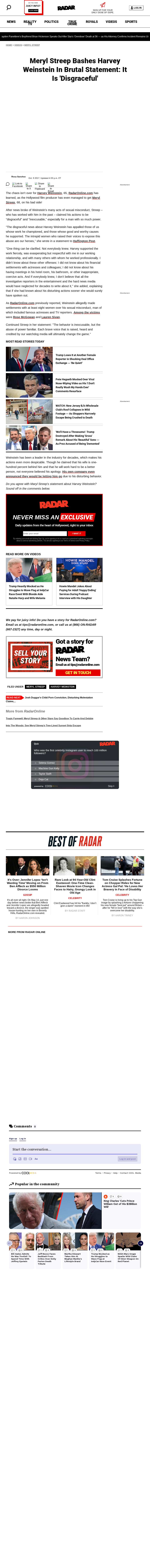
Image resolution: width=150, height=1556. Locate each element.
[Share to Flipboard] (40, 184)
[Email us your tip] (33, 14)
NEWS (11, 22)
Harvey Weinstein (49, 193)
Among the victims (87, 312)
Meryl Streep (32, 45)
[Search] (9, 9)
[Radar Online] (66, 7)
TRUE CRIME (72, 22)
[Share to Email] (51, 184)
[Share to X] (29, 184)
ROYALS (92, 22)
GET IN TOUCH (78, 672)
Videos (18, 45)
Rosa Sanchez (18, 176)
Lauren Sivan (50, 317)
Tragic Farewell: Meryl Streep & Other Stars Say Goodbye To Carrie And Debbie (49, 718)
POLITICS (51, 22)
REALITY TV (30, 22)
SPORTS (131, 22)
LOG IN (138, 8)
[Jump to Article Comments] (7, 184)
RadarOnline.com (81, 193)
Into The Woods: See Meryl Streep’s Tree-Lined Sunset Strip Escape (43, 725)
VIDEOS (111, 22)
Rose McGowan (24, 317)
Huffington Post (84, 241)
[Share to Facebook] (17, 184)
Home (9, 45)
